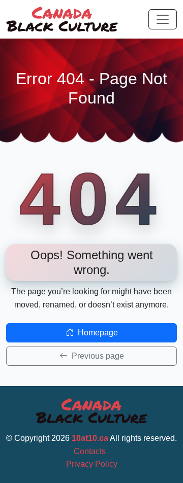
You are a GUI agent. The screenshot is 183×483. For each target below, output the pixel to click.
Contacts (90, 451)
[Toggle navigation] (162, 19)
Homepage (97, 332)
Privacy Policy (91, 464)
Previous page (97, 356)
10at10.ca (90, 438)
